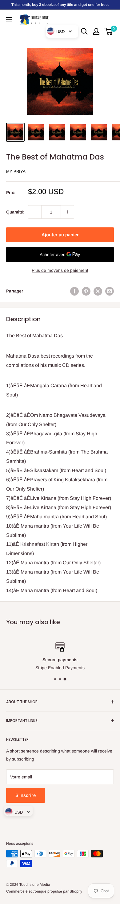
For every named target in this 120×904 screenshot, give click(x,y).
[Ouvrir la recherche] (84, 31)
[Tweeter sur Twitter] (98, 291)
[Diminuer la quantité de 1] (34, 211)
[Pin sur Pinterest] (86, 291)
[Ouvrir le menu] (9, 19)
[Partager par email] (109, 291)
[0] (109, 31)
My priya (16, 171)
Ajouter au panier (60, 234)
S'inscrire (25, 795)
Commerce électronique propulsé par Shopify (44, 891)
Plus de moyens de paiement (60, 270)
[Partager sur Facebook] (74, 291)
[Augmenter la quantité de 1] (67, 211)
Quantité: (15, 211)
